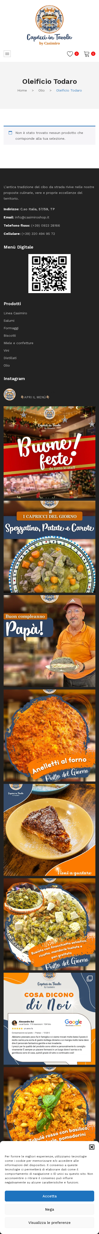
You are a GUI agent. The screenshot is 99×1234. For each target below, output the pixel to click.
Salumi (9, 320)
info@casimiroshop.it (32, 217)
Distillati (10, 358)
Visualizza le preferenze (49, 1223)
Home (22, 90)
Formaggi (11, 328)
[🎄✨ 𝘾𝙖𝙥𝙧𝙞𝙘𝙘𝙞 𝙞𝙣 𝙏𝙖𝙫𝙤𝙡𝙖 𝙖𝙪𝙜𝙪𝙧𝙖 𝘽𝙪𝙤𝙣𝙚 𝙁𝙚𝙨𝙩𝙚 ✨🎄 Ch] (49, 452)
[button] (91, 1147)
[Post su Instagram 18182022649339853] (49, 547)
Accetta (50, 1196)
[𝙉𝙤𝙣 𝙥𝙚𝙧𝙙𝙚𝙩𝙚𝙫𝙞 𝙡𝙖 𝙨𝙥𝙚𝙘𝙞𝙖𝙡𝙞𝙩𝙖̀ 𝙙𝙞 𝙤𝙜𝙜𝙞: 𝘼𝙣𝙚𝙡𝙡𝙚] (49, 735)
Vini (6, 350)
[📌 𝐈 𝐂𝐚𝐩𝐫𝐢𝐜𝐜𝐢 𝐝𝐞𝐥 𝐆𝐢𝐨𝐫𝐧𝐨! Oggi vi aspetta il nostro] (49, 1113)
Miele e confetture (18, 343)
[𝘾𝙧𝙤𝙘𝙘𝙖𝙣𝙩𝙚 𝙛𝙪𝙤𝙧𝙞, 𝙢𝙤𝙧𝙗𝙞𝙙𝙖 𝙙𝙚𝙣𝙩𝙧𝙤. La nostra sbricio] (49, 830)
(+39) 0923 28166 (45, 225)
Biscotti (10, 335)
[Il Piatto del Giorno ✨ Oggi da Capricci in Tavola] (49, 924)
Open (7, 53)
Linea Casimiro (15, 313)
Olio (41, 90)
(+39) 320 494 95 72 (38, 234)
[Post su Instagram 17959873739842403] (49, 641)
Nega (49, 1209)
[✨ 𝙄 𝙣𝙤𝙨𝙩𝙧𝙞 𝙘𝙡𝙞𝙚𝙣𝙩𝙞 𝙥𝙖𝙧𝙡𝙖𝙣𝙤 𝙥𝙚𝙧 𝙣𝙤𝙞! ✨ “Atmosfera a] (49, 1019)
